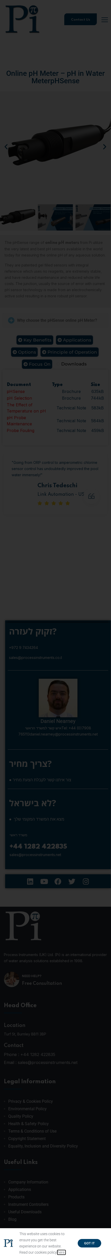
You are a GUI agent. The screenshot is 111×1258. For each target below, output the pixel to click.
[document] (55, 629)
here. (61, 1252)
